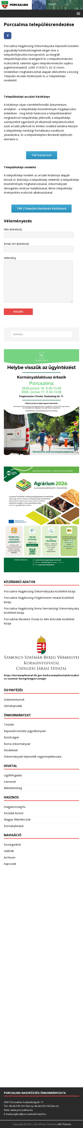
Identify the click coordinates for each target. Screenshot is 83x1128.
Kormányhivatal (13, 826)
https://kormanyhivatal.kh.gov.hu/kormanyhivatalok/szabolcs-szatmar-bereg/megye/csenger (41, 677)
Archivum (9, 857)
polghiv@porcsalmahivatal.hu (28, 1114)
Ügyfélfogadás (13, 775)
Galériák (9, 851)
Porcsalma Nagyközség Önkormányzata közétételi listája (39, 591)
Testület (9, 724)
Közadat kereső (13, 813)
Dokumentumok (14, 699)
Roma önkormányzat (17, 744)
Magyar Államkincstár (17, 819)
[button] (77, 13)
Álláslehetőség (13, 788)
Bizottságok (11, 737)
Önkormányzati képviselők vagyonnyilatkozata (32, 756)
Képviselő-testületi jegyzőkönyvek (25, 731)
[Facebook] (7, 35)
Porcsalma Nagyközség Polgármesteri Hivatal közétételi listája (39, 600)
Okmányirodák (13, 706)
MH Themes (64, 1124)
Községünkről (12, 844)
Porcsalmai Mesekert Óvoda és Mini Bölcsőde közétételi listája (39, 621)
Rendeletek (11, 750)
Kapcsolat (10, 864)
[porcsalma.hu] (41, 7)
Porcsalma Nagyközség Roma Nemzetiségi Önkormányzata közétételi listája (41, 610)
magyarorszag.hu (14, 807)
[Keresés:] (41, 334)
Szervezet (10, 781)
